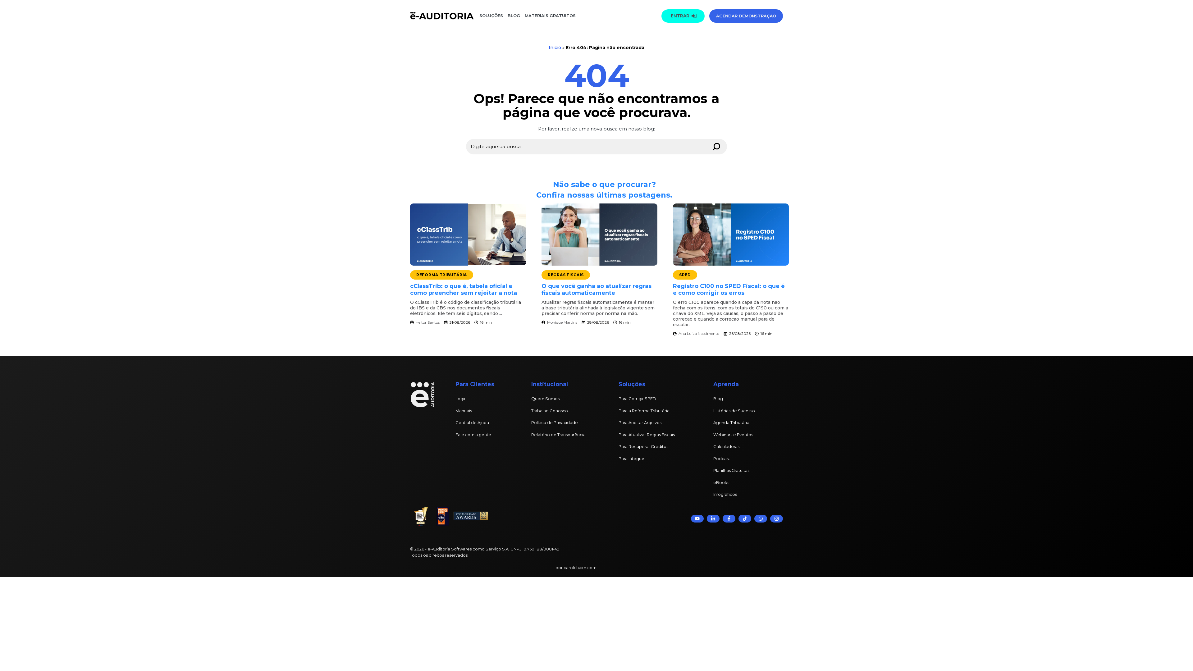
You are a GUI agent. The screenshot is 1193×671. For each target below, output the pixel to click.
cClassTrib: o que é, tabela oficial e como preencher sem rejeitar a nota (463, 289)
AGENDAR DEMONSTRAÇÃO (746, 15)
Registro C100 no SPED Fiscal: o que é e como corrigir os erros (729, 289)
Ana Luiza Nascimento (699, 333)
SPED (685, 274)
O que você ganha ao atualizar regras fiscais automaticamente (596, 289)
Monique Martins (562, 322)
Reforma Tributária (441, 274)
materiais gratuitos (549, 15)
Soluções (491, 15)
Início (555, 47)
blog (514, 15)
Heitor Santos (428, 322)
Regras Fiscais (566, 274)
